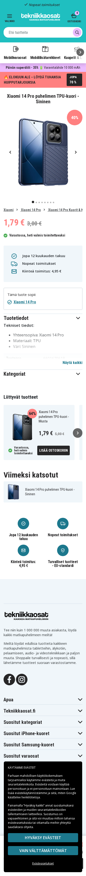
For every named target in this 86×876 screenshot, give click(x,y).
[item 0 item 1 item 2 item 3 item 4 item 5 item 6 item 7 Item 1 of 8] (43, 152)
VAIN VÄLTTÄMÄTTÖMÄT (43, 850)
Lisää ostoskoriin (53, 450)
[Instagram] (21, 679)
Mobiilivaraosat (15, 57)
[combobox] (43, 32)
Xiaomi (9, 210)
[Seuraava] (80, 52)
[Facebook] (9, 679)
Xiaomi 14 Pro (30, 210)
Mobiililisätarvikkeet (45, 57)
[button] (43, 318)
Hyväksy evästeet (43, 837)
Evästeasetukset (43, 863)
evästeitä (48, 780)
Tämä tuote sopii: (21, 294)
